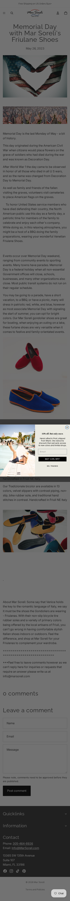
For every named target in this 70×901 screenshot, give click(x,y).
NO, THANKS (52, 466)
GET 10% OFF (52, 459)
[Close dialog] (67, 427)
